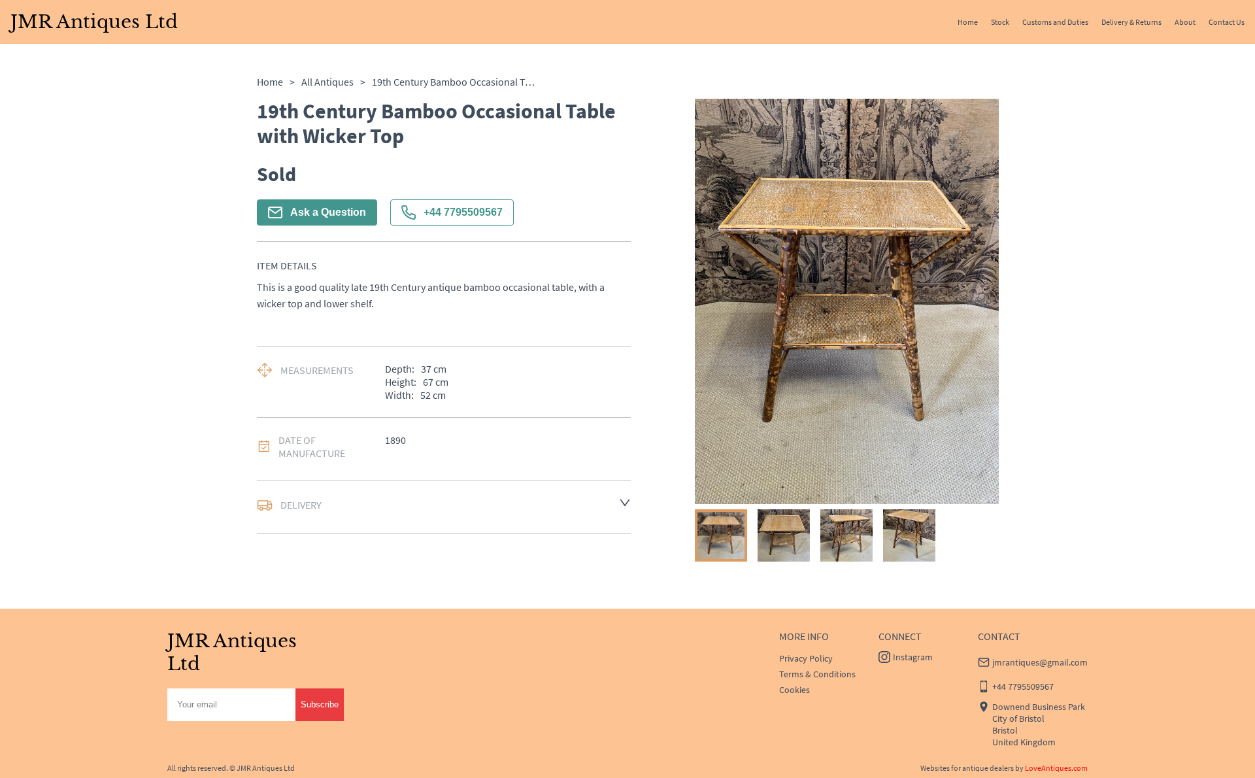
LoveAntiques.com (1056, 768)
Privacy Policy (806, 658)
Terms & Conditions (817, 674)
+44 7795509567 (463, 212)
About (1185, 22)
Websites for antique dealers (967, 768)
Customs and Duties (1055, 22)
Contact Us (1227, 22)
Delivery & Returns (1131, 22)
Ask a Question (328, 212)
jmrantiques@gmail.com (1040, 662)
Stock (1000, 22)
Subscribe (320, 704)
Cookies (794, 690)
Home (968, 22)
